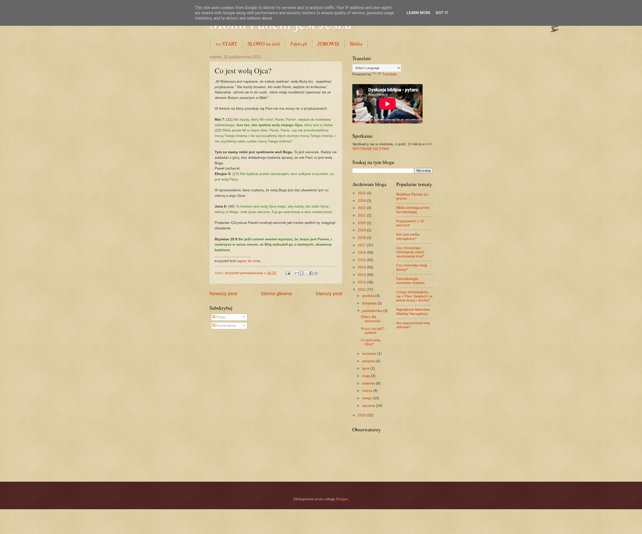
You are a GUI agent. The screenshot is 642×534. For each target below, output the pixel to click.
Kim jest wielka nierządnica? (408, 237)
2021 (362, 215)
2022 (362, 208)
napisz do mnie (248, 261)
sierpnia (369, 361)
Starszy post (328, 293)
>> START (226, 43)
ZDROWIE (328, 43)
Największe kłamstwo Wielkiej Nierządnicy (413, 312)
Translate (389, 74)
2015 (362, 260)
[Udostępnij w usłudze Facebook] (311, 273)
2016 (362, 252)
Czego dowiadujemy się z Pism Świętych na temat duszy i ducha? (414, 296)
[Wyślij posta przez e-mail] (287, 273)
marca (367, 391)
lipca (366, 368)
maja (366, 376)
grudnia (368, 296)
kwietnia (369, 383)
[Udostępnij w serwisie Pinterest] (315, 273)
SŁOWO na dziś (264, 43)
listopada (369, 303)
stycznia (369, 406)
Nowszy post (223, 293)
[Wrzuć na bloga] (301, 273)
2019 (362, 230)
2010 (362, 415)
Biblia (356, 43)
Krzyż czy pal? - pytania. (373, 331)
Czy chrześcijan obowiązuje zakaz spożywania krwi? (410, 252)
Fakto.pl (298, 43)
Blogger (342, 499)
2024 (362, 201)
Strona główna (276, 293)
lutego (367, 398)
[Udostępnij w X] (306, 273)
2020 (362, 223)
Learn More (419, 13)
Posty (220, 317)
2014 (362, 267)
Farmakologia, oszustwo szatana (410, 281)
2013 (362, 275)
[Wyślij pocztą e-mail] (296, 273)
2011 (362, 289)
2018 (362, 238)
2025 (362, 193)
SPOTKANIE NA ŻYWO (370, 149)
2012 (362, 282)
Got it (442, 13)
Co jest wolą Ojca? (370, 342)
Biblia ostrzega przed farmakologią (413, 210)
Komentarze (225, 325)
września (369, 353)
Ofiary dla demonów (370, 319)
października (372, 311)
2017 (362, 245)
